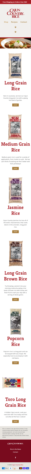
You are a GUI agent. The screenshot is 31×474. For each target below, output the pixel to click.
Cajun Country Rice (17, 465)
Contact (23, 22)
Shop (6, 22)
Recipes (14, 22)
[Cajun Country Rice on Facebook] (15, 458)
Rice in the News (15, 449)
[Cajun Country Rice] (15, 13)
